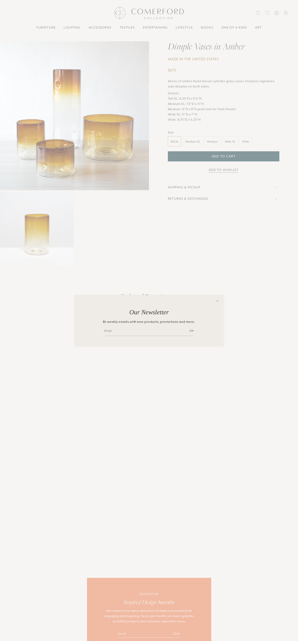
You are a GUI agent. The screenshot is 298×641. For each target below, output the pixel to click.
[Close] (217, 301)
